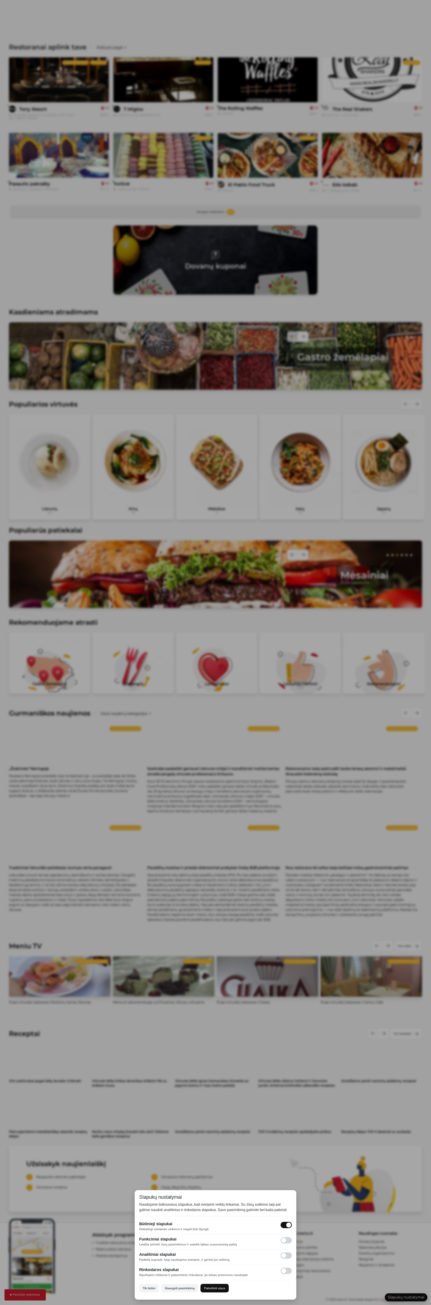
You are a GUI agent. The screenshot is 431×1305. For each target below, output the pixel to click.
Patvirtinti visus (214, 1288)
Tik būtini (149, 1288)
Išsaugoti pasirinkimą (180, 1288)
